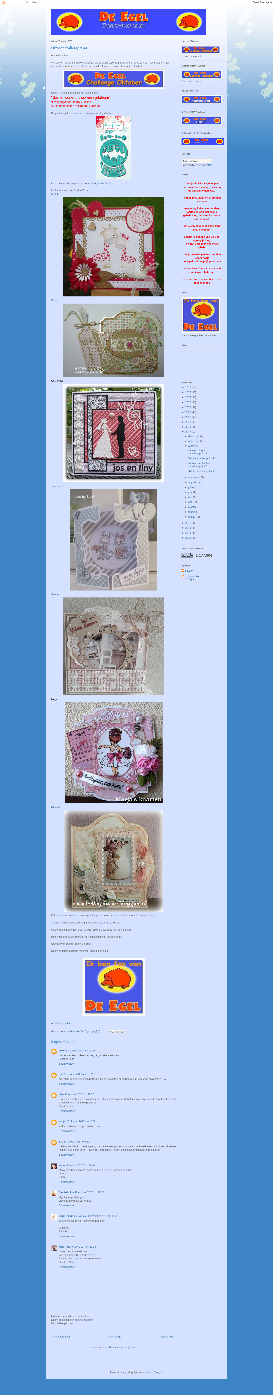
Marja (54, 699)
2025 (188, 392)
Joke (62, 1050)
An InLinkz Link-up (61, 1023)
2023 (188, 402)
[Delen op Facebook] (119, 1031)
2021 (188, 412)
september (194, 477)
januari (192, 516)
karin (62, 1165)
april (191, 502)
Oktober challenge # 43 (201, 471)
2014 (188, 533)
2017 (188, 432)
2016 (188, 523)
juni (190, 492)
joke (61, 1094)
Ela (61, 1074)
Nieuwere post (62, 1336)
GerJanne (56, 380)
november (194, 441)
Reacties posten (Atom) (122, 1347)
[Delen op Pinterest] (122, 1031)
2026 (188, 387)
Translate (207, 165)
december (194, 436)
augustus (193, 482)
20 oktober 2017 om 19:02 (78, 1074)
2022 (188, 407)
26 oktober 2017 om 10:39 (81, 1121)
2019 (188, 422)
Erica (54, 300)
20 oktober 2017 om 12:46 (80, 1050)
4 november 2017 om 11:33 (103, 1216)
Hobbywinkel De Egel (102, 183)
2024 (188, 397)
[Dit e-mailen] (110, 1031)
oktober (192, 446)
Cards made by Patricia (73, 1216)
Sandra (55, 594)
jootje (62, 1121)
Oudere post (167, 1336)
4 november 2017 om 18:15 (80, 1246)
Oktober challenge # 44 (201, 458)
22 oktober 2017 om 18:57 (79, 1094)
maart (191, 507)
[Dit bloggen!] (113, 1031)
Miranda (55, 807)
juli (190, 487)
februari (192, 512)
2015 (188, 528)
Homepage (115, 1336)
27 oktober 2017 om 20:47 (78, 1141)
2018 (188, 427)
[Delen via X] (116, 1031)
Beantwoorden (67, 1063)
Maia (61, 1246)
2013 (188, 537)
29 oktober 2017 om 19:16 (89, 1192)
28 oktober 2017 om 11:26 (80, 1165)
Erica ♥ (189, 570)
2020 (188, 417)
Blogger (158, 1372)
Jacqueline (57, 486)
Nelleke (55, 194)
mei (190, 497)
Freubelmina (66, 1192)
